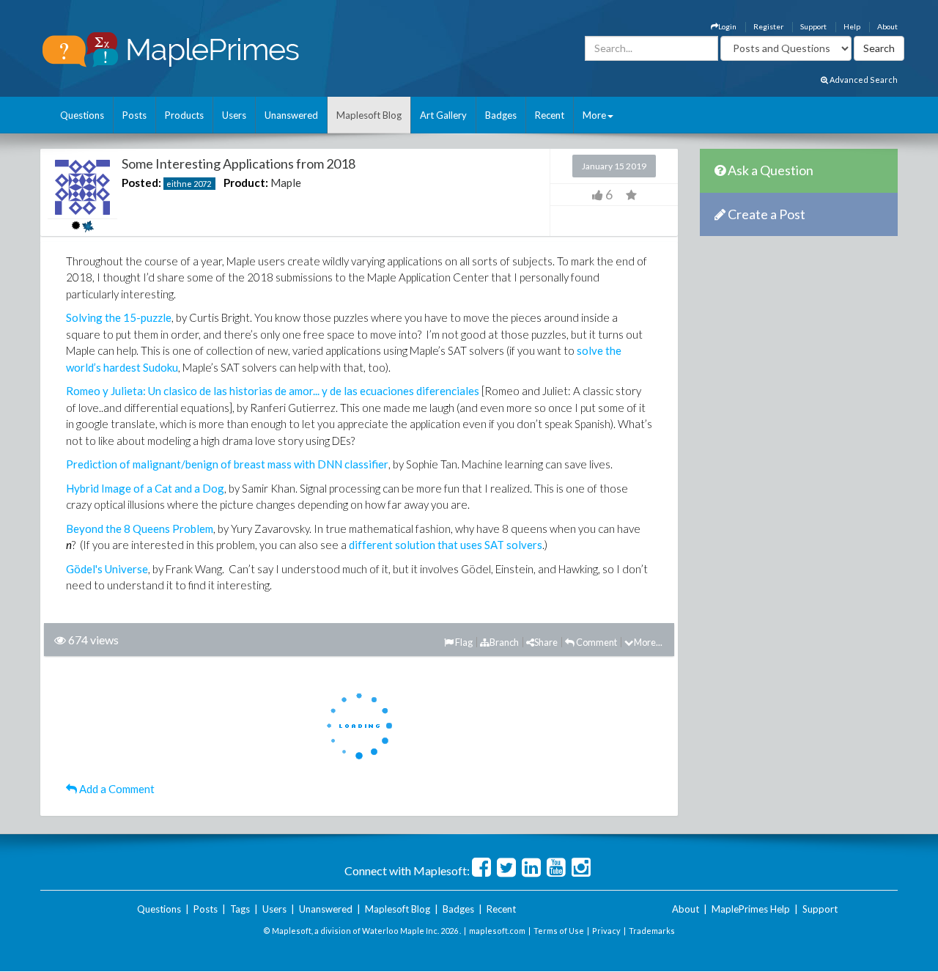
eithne (179, 183)
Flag (463, 642)
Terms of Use (558, 930)
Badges (501, 115)
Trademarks (652, 930)
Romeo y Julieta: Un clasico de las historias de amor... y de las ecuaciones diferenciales (272, 390)
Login (727, 26)
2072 (202, 183)
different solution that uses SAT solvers (445, 544)
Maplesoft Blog (369, 115)
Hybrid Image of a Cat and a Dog (145, 488)
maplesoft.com (497, 930)
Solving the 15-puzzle (118, 317)
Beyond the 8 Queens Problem (139, 528)
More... (648, 642)
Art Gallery (443, 115)
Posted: (141, 182)
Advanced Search (863, 79)
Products (184, 115)
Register (768, 26)
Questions (82, 115)
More (594, 115)
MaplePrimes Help (751, 909)
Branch (504, 642)
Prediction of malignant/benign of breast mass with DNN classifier (227, 464)
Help (851, 26)
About (887, 26)
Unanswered (291, 115)
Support (813, 26)
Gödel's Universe (107, 568)
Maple (285, 182)
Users (234, 115)
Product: (246, 182)
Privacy (606, 930)
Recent (549, 115)
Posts (134, 115)
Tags (240, 909)
